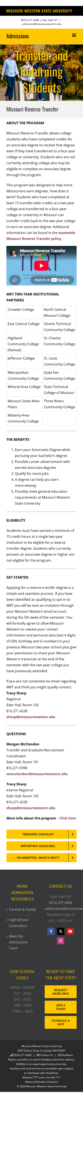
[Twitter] (60, 931)
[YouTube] (70, 931)
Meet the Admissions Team (18, 942)
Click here (67, 818)
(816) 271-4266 (30, 20)
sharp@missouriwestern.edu (30, 717)
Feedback (67, 1055)
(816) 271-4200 (22, 1055)
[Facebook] (51, 931)
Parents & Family (22, 909)
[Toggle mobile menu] (74, 35)
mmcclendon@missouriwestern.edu (37, 774)
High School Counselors (18, 922)
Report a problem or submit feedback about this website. (41, 1059)
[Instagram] (60, 940)
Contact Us (46, 1055)
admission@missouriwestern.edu (41, 24)
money (30, 485)
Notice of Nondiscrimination (41, 1082)
